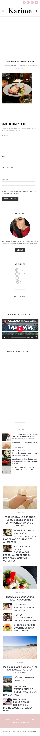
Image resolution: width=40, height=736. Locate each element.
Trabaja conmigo (20, 722)
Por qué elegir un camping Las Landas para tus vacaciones (20, 670)
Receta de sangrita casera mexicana (24, 607)
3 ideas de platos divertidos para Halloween (24, 628)
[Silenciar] (32, 337)
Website (5, 180)
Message (5, 136)
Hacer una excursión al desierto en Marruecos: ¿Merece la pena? (17, 705)
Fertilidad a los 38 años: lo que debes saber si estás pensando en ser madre (24, 445)
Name (4, 156)
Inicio (8, 720)
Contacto (19, 720)
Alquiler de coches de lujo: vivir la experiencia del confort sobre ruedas (25, 461)
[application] (20, 329)
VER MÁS (20, 250)
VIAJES (20, 663)
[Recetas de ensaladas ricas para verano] (20, 567)
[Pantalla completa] (36, 337)
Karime (13, 66)
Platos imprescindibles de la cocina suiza (25, 618)
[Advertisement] (20, 40)
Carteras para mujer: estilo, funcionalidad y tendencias (23, 468)
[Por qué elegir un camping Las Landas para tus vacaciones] (20, 637)
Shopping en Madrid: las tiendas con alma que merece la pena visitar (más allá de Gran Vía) (25, 436)
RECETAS (20, 592)
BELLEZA (20, 513)
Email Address (7, 168)
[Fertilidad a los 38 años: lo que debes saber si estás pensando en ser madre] (20, 488)
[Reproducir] (4, 337)
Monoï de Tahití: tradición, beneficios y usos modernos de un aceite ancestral (24, 453)
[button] (3, 11)
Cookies (30, 720)
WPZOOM (34, 732)
